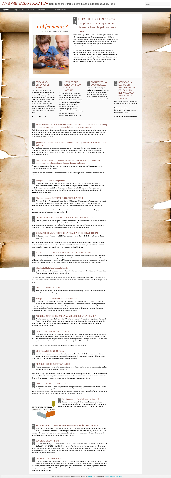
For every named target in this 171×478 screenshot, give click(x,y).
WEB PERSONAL (44, 9)
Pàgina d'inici (18, 9)
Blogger (107, 476)
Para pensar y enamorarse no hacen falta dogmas (56, 298)
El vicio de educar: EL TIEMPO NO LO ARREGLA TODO (59, 198)
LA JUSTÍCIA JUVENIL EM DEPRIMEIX (52, 331)
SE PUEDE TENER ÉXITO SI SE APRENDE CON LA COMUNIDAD (64, 217)
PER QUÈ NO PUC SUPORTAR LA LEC (53, 364)
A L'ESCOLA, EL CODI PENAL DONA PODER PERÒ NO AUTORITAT (65, 252)
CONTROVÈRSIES (59, 9)
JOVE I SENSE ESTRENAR (48, 440)
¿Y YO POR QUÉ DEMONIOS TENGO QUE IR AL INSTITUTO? (72, 86)
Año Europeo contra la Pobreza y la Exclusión (81, 399)
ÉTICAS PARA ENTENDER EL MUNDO (42, 85)
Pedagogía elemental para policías (50, 180)
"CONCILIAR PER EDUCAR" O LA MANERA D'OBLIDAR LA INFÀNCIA (66, 316)
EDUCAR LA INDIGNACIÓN (48, 287)
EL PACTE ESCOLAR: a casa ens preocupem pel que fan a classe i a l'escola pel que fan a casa (97, 25)
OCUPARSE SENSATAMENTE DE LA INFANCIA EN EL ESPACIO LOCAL (67, 233)
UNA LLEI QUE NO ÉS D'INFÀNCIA (51, 383)
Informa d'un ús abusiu (116, 476)
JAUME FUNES (31, 9)
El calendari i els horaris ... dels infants (52, 268)
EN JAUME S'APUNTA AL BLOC (49, 458)
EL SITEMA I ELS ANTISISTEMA (50, 351)
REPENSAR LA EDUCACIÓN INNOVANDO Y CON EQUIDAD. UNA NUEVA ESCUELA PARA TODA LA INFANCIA (127, 90)
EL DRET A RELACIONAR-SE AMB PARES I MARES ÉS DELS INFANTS (67, 425)
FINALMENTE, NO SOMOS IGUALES (99, 83)
